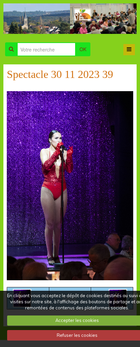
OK (83, 49)
